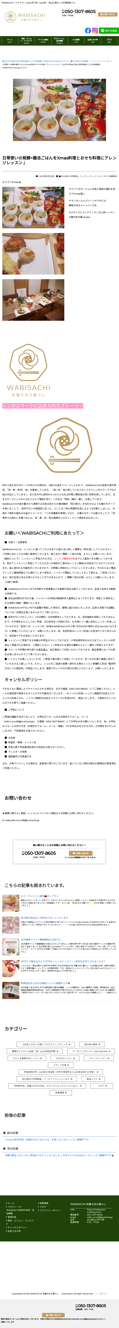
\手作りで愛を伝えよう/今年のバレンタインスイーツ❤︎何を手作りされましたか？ (63, 961)
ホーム (9, 41)
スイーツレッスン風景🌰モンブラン (40, 896)
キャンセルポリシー (17, 1227)
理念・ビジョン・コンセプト (26, 41)
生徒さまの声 (93, 41)
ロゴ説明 (76, 41)
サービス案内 (43, 41)
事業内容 (12, 1217)
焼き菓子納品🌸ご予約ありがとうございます (44, 918)
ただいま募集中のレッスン (26, 1058)
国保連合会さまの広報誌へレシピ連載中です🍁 (45, 983)
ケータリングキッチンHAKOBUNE (90, 1051)
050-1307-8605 (80, 11)
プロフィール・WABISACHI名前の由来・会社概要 (20, 1210)
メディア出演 (59, 1065)
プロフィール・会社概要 (60, 41)
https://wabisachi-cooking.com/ (96, 1210)
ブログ (109, 41)
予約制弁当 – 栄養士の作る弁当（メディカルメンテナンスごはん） (46, 1086)
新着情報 (113, 176)
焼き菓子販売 (90, 1044)
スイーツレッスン (98, 1058)
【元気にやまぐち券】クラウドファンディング (44, 1044)
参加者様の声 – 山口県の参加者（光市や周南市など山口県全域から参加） (60, 1072)
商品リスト (92, 1079)
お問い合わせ (109, 14)
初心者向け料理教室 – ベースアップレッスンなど (46, 1079)
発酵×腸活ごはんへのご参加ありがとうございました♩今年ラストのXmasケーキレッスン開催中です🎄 (59, 1155)
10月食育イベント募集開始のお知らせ (41, 939)
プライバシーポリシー (50, 1210)
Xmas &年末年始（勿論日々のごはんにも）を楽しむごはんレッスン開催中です (47, 1139)
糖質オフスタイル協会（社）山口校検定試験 (33, 1051)
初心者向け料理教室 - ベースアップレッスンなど (81, 176)
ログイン (103, 1294)
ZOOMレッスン (64, 1058)
